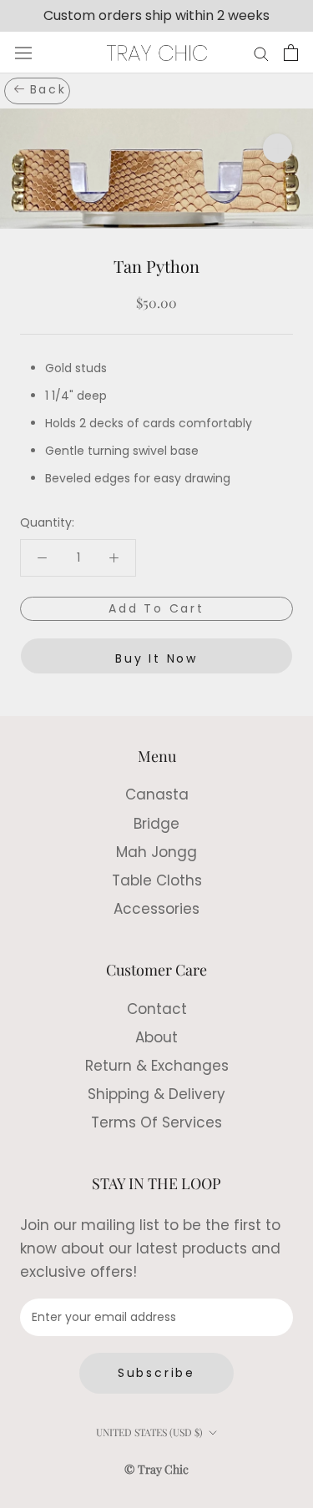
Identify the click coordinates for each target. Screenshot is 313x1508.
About (156, 1037)
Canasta (157, 794)
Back (48, 89)
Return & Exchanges (157, 1066)
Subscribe (156, 1372)
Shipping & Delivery (156, 1094)
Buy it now (156, 658)
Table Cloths (157, 880)
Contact (157, 1009)
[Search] (261, 53)
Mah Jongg (156, 852)
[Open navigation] (23, 53)
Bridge (156, 824)
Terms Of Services (156, 1122)
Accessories (156, 909)
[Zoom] (277, 148)
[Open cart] (291, 52)
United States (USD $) (149, 1432)
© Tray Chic (156, 1469)
